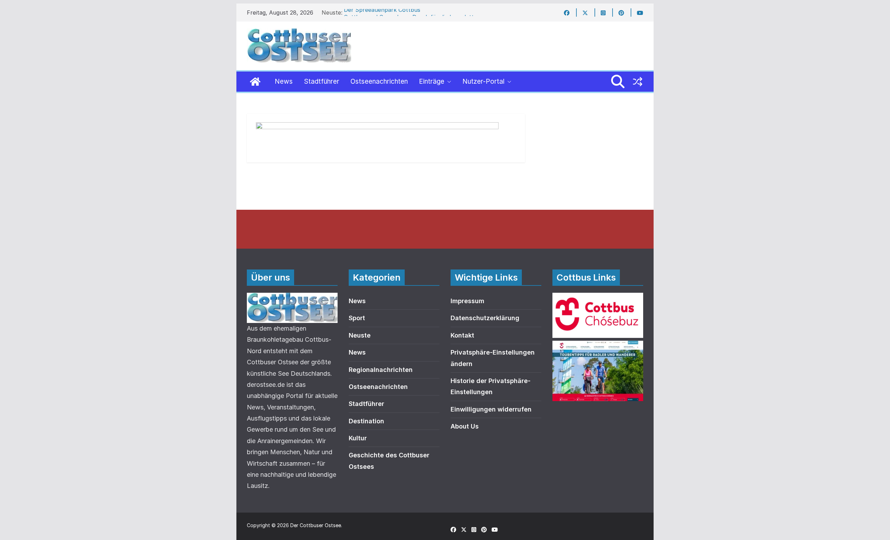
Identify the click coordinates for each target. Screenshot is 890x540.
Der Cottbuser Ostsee (315, 525)
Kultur (358, 438)
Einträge (431, 81)
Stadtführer (321, 81)
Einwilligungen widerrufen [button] (491, 409)
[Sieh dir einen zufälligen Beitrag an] (637, 81)
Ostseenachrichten (379, 81)
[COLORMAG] (292, 298)
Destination (366, 421)
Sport (357, 318)
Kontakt (462, 335)
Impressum (467, 301)
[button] (447, 81)
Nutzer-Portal (483, 81)
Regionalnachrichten (381, 369)
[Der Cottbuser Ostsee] (255, 81)
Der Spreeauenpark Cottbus (382, 12)
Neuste (360, 335)
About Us (465, 426)
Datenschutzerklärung (485, 318)
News (284, 81)
